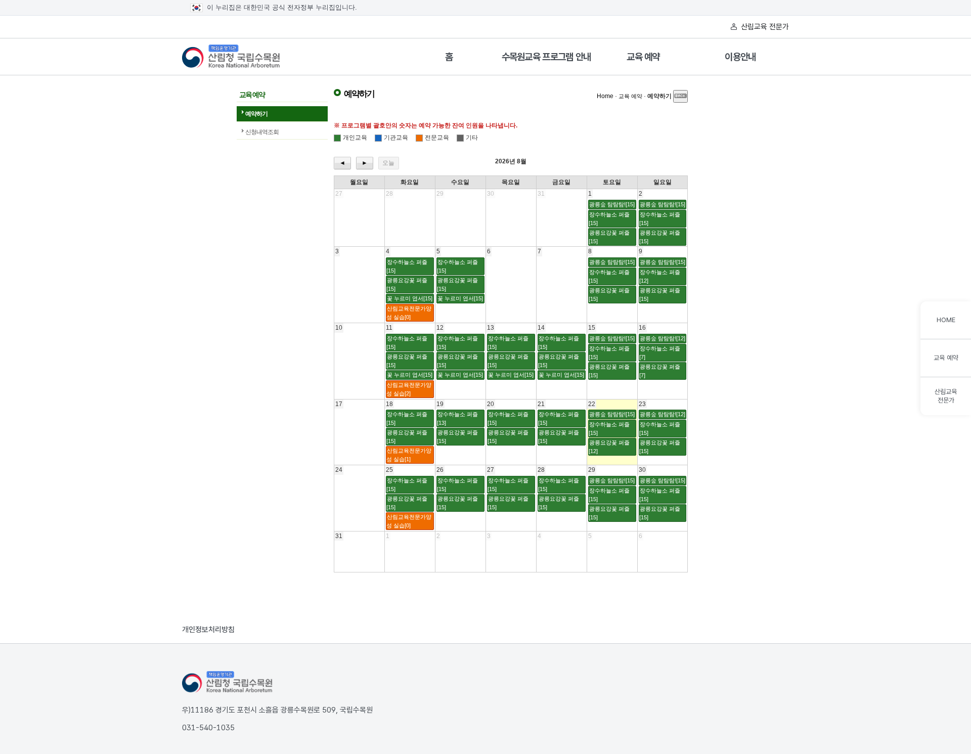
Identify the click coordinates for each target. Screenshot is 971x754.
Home (605, 96)
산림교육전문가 (946, 396)
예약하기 (256, 113)
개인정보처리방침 (208, 629)
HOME (946, 320)
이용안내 (740, 57)
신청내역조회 (262, 132)
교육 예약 (643, 57)
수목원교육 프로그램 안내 (546, 57)
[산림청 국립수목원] (227, 682)
